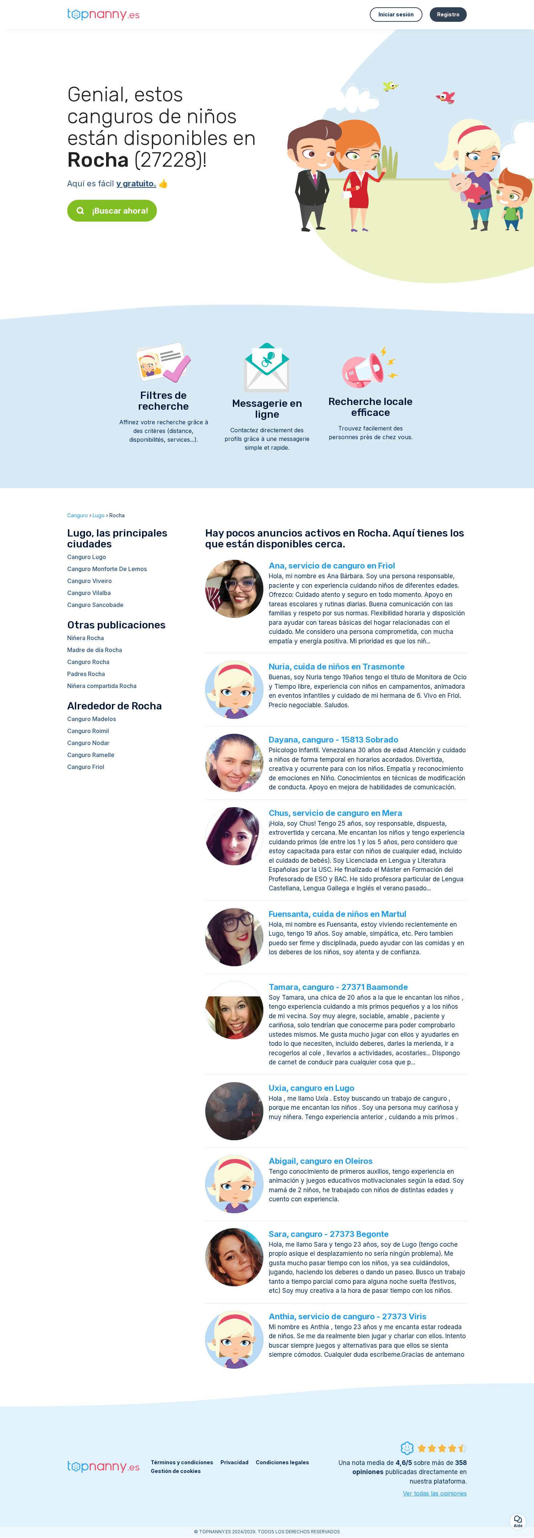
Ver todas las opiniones (435, 1493)
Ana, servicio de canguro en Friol (332, 565)
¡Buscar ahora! (120, 210)
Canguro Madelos (91, 719)
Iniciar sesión (396, 14)
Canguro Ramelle (90, 754)
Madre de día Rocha (94, 649)
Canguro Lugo (86, 556)
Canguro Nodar (88, 742)
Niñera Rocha (85, 637)
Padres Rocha (86, 673)
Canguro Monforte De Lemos (107, 568)
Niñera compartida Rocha (102, 685)
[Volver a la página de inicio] (103, 14)
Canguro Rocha (88, 661)
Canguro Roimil (88, 730)
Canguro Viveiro (89, 580)
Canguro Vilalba (89, 592)
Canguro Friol (85, 766)
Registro (448, 14)
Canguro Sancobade (95, 604)
